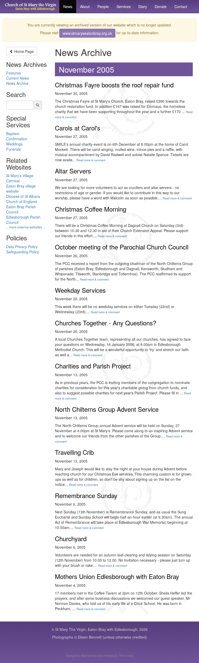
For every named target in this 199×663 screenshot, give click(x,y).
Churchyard (71, 538)
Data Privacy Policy (22, 246)
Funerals (13, 149)
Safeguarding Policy (22, 251)
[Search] (37, 105)
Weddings (14, 143)
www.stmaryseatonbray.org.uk (87, 33)
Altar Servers (73, 170)
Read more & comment (90, 160)
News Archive (17, 83)
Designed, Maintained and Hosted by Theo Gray (99, 655)
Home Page (24, 51)
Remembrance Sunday (86, 495)
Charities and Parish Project (93, 365)
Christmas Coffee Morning (90, 208)
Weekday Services (80, 290)
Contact (180, 6)
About (85, 6)
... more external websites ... (25, 227)
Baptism (12, 133)
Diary (142, 6)
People (103, 6)
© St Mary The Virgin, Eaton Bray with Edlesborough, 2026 (100, 629)
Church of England (21, 201)
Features (13, 72)
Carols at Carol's (77, 127)
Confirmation (16, 138)
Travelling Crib (74, 452)
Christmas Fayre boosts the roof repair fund (114, 84)
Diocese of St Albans (23, 196)
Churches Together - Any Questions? (105, 322)
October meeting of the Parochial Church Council (121, 246)
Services (124, 6)
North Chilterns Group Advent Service (107, 409)
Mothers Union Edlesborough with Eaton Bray (117, 576)
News (67, 6)
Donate (161, 6)
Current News (17, 78)
